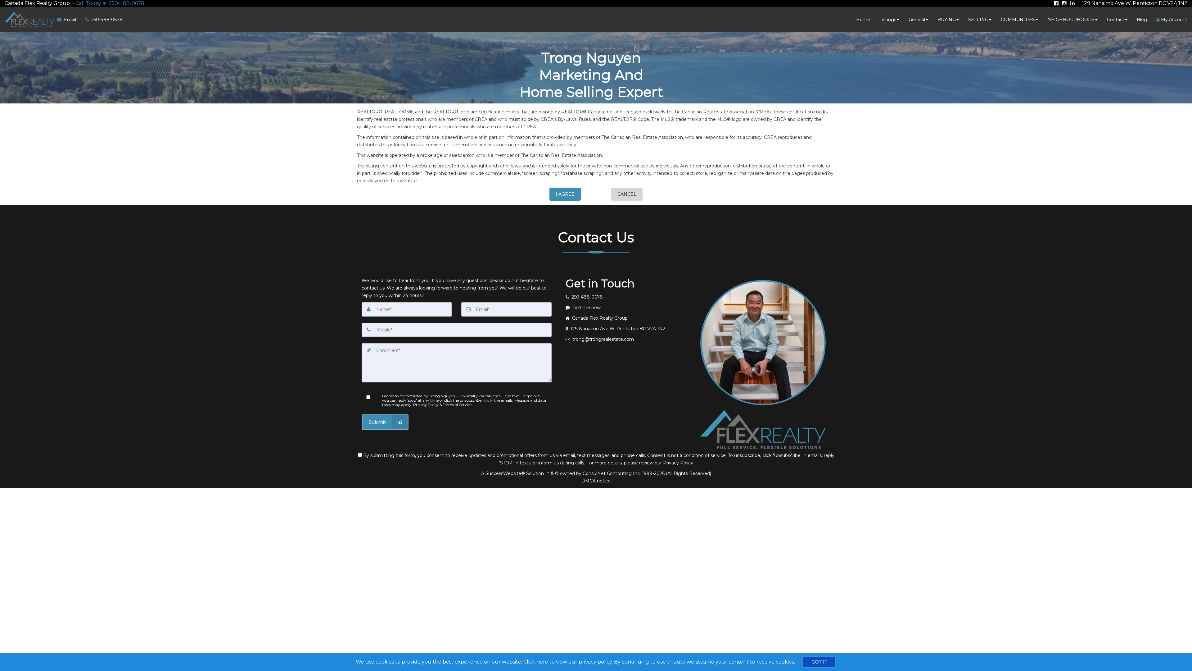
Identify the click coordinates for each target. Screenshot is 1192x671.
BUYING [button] (946, 19)
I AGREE (565, 194)
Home (863, 19)
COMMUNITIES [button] (1018, 19)
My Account (1173, 19)
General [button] (917, 19)
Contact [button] (1115, 19)
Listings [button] (887, 19)
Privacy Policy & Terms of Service (442, 404)
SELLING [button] (978, 19)
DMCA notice (596, 481)
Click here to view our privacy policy (567, 662)
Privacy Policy (678, 463)
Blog (1142, 19)
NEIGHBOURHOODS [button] (1071, 19)
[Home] (28, 19)
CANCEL (626, 194)
